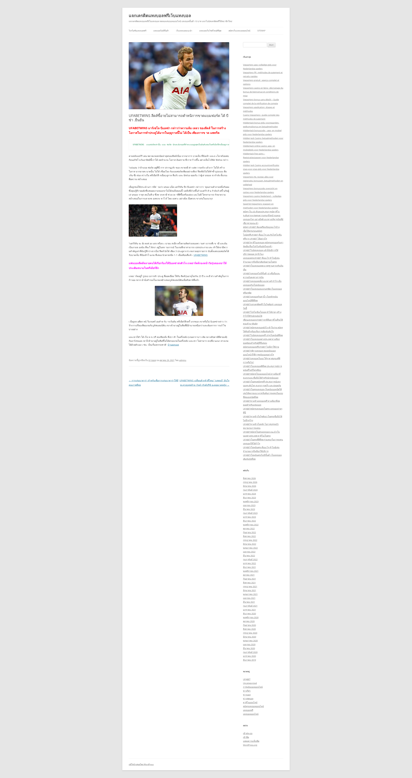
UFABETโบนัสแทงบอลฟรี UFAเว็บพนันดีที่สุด (263, 335)
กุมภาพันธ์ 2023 (250, 513)
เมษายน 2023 (249, 505)
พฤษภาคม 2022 (250, 547)
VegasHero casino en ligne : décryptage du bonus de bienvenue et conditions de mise (263, 91)
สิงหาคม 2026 (249, 478)
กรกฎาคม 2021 (250, 586)
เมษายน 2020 (249, 644)
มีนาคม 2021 (249, 602)
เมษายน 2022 (249, 551)
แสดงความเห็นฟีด (251, 741)
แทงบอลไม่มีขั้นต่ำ (161, 30)
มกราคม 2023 (249, 516)
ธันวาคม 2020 (249, 613)
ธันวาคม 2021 (249, 567)
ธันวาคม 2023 (249, 497)
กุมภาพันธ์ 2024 (250, 489)
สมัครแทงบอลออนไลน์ (253, 706)
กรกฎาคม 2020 (250, 632)
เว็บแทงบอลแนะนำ (184, 30)
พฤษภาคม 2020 (250, 640)
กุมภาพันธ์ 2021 (250, 605)
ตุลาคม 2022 (249, 528)
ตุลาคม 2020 (249, 621)
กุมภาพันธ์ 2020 (250, 652)
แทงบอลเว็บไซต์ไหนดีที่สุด (210, 30)
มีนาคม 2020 (249, 648)
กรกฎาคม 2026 (250, 482)
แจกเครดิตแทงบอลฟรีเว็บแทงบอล (160, 15)
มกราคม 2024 (249, 493)
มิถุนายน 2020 (249, 636)
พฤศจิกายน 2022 (250, 524)
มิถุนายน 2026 (249, 486)
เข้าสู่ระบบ (247, 733)
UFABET (246, 679)
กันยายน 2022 (249, 532)
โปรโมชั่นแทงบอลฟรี (137, 30)
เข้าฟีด (246, 737)
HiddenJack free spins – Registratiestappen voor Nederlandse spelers (261, 157)
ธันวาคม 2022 (249, 520)
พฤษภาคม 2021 (250, 594)
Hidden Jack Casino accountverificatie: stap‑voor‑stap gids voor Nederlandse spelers (261, 169)
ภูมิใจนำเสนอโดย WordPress (141, 764)
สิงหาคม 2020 (249, 629)
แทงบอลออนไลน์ (250, 714)
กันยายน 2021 (249, 578)
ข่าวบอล (152, 360)
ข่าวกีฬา (247, 690)
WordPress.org (250, 745)
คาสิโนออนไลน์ (250, 702)
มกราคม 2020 (249, 656)
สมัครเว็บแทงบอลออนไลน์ (239, 30)
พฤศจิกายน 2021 (250, 571)
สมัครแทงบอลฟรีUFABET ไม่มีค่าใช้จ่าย (261, 346)
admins (182, 360)
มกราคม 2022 (249, 563)
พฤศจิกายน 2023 (250, 501)
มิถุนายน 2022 (249, 544)
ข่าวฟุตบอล (248, 698)
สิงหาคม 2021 (249, 582)
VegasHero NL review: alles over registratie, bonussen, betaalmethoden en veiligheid (263, 180)
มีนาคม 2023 (249, 509)
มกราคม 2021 (249, 609)
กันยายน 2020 (249, 625)
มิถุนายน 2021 (249, 590)
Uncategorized (250, 683)
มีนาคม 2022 (249, 555)
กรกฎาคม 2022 (250, 540)
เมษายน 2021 (249, 598)
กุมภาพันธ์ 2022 (250, 559)
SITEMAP (261, 30)
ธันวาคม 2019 (249, 660)
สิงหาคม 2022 (249, 536)
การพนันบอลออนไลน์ (253, 687)
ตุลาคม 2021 (249, 574)
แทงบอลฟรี (248, 710)
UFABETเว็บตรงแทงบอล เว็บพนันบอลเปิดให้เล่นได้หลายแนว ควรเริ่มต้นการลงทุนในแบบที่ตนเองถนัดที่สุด (263, 393)
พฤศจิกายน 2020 (250, 617)
